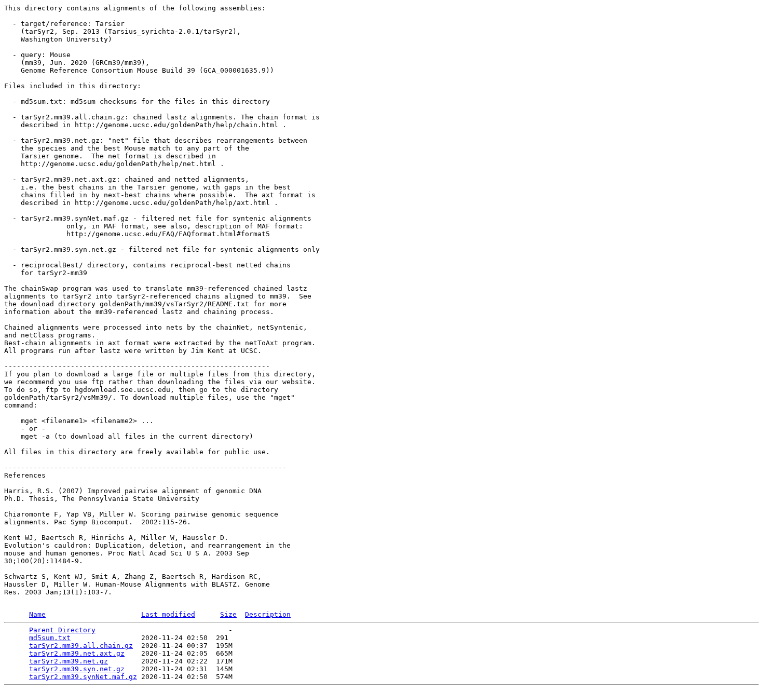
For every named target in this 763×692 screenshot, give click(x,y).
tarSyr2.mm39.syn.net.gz (77, 669)
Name (37, 614)
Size (228, 614)
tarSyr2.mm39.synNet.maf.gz (83, 677)
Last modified (168, 614)
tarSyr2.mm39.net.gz (68, 661)
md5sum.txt (50, 638)
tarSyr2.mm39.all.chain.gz (81, 645)
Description (268, 614)
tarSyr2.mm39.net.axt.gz (77, 653)
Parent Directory (62, 630)
